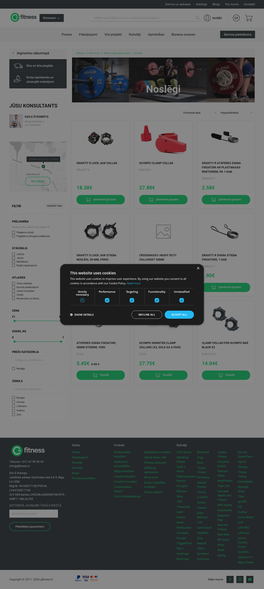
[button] (82, 314)
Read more (133, 283)
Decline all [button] (146, 314)
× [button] (198, 268)
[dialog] (132, 294)
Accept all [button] (179, 314)
